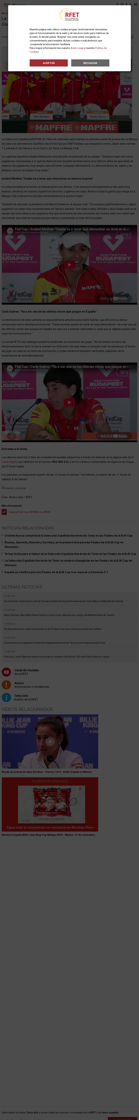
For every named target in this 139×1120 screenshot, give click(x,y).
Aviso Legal (77, 48)
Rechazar (90, 63)
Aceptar (49, 63)
